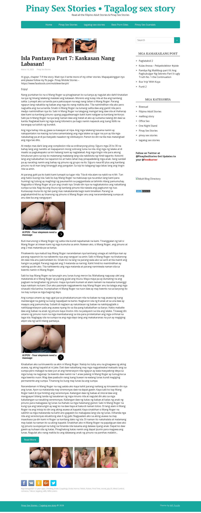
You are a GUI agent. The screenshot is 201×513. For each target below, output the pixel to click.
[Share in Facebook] (24, 483)
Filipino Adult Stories (150, 111)
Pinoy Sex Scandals (145, 24)
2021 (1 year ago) (38, 488)
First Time (96, 488)
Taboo (32, 491)
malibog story (146, 116)
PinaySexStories (147, 156)
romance (25, 491)
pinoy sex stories (148, 135)
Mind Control (118, 488)
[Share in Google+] (46, 483)
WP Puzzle (175, 505)
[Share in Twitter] (53, 483)
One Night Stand (148, 125)
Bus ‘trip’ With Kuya (149, 81)
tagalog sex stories (94, 24)
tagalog (39, 491)
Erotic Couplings (61, 488)
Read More (30, 439)
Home (48, 24)
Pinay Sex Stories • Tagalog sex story (100, 8)
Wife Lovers (52, 491)
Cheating (49, 488)
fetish (82, 488)
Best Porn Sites (119, 24)
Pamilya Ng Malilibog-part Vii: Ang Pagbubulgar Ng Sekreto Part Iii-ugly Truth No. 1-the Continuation (159, 74)
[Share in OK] (39, 483)
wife (44, 491)
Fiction (88, 488)
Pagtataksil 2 (146, 60)
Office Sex (144, 121)
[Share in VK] (31, 483)
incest (103, 488)
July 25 (109, 488)
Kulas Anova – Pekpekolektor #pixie (159, 65)
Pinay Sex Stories (68, 24)
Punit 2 (143, 86)
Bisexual (143, 106)
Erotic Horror (74, 488)
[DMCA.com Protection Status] (143, 190)
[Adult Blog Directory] (148, 178)
